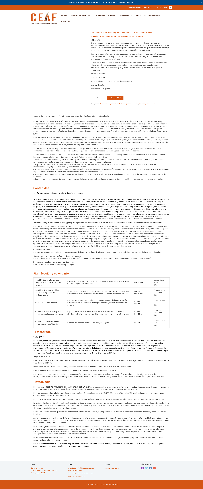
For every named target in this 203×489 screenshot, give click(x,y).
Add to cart (115, 98)
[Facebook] (150, 468)
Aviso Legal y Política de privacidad (81, 468)
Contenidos (51, 116)
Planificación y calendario (70, 116)
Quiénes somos (37, 468)
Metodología (103, 116)
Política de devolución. (76, 476)
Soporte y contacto (111, 468)
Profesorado (89, 116)
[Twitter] (146, 468)
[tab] (38, 116)
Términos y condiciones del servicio (81, 473)
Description (38, 116)
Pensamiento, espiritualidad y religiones (108, 32)
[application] (91, 15)
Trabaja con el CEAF (38, 473)
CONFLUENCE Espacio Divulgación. (44, 470)
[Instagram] (142, 468)
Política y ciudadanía (143, 32)
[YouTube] (154, 468)
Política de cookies (75, 470)
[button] (81, 15)
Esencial (129, 32)
